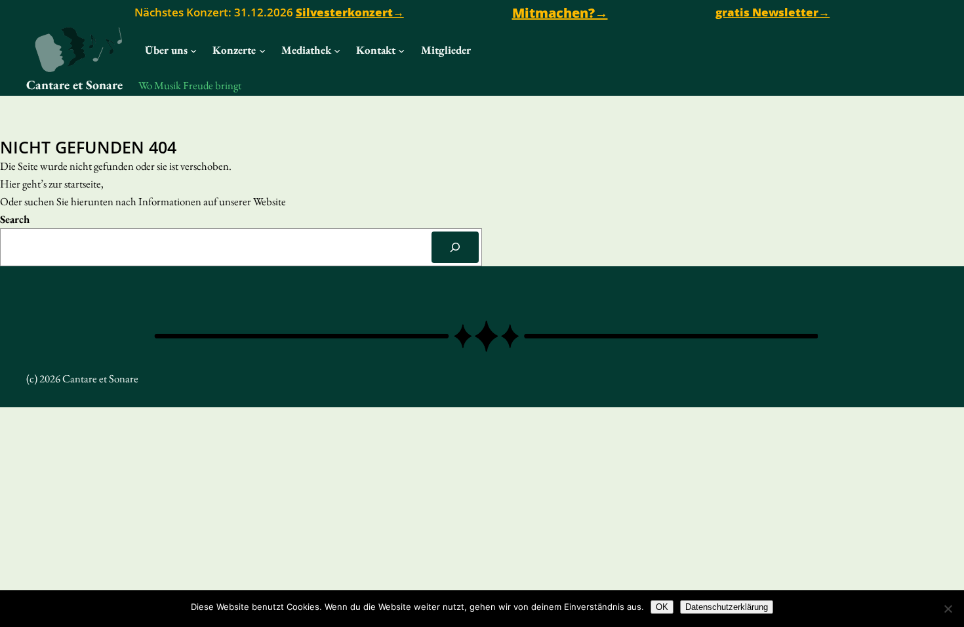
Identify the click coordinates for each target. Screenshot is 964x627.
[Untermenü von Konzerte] (262, 50)
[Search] (455, 247)
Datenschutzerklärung (726, 607)
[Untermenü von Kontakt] (401, 50)
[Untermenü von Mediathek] (337, 50)
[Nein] (947, 608)
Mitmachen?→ (560, 13)
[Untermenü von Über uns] (193, 50)
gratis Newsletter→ (772, 12)
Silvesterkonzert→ (350, 12)
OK (662, 607)
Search (15, 219)
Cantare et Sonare (74, 84)
